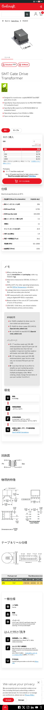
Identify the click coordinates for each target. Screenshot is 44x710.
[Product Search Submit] (27, 14)
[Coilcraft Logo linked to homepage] (22, 6)
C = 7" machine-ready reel (15, 171)
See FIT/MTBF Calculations (20, 432)
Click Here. (32, 176)
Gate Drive (15, 21)
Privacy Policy (29, 695)
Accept (8, 700)
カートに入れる (24, 181)
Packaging (6, 169)
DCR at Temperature (19, 287)
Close (38, 682)
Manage (21, 700)
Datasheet (8, 65)
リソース (7, 57)
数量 (4, 141)
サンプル (16, 130)
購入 (5, 130)
